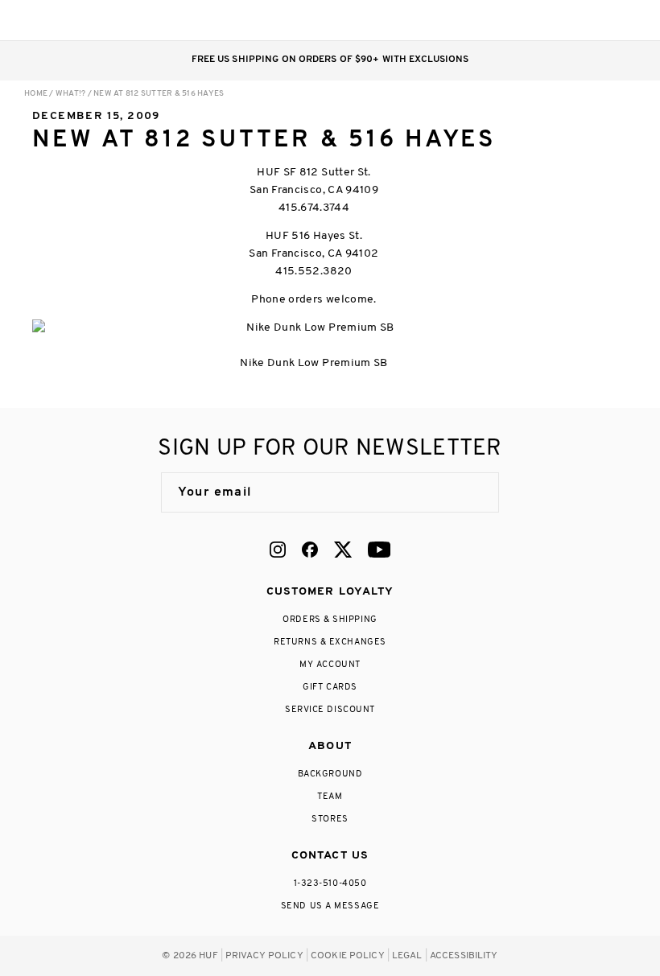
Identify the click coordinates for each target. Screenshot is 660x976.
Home (35, 93)
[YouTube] (379, 549)
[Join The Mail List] (470, 492)
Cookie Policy (348, 956)
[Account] (562, 20)
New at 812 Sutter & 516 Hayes (158, 93)
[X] (343, 549)
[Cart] (594, 20)
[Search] (530, 20)
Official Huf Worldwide (60, 20)
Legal (407, 956)
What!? (71, 93)
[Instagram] (278, 549)
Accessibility (464, 956)
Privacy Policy (264, 956)
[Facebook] (310, 549)
